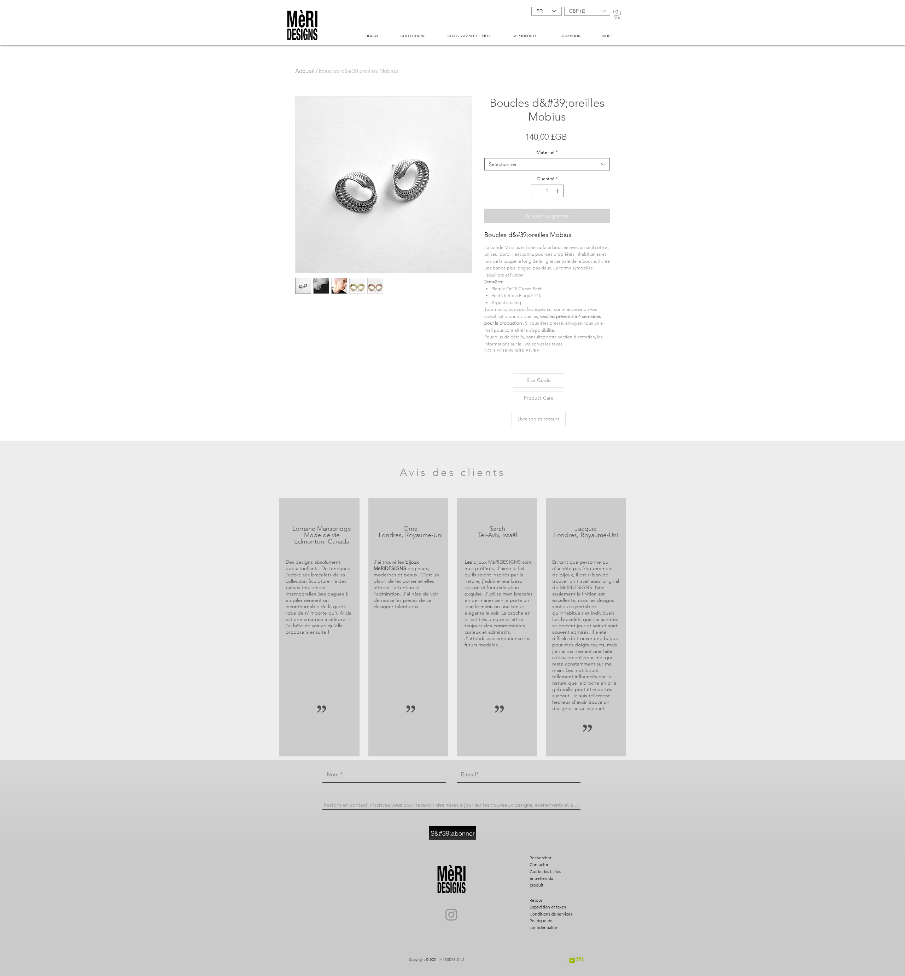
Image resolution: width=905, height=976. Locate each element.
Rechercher (540, 857)
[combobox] (547, 164)
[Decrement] (536, 191)
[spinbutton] (547, 191)
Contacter (539, 864)
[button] (587, 11)
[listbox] (587, 11)
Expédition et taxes (548, 907)
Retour (536, 900)
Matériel (547, 152)
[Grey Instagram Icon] (451, 915)
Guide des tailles (545, 871)
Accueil (305, 70)
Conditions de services (551, 914)
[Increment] (558, 191)
